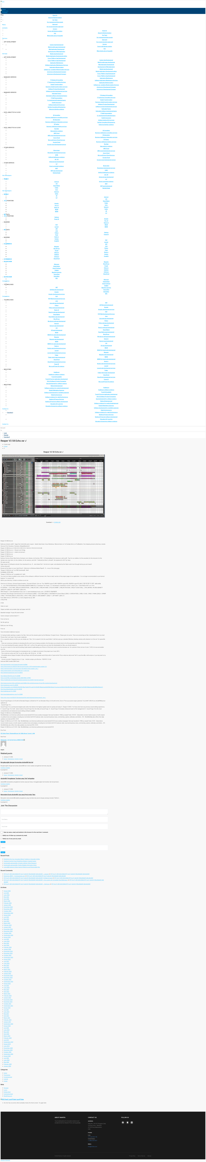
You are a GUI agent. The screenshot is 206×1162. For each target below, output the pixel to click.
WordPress (57, 248)
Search (3, 852)
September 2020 (8, 1024)
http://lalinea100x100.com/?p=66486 (10, 676)
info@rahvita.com (92, 1146)
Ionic (56, 189)
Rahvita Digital (56, 172)
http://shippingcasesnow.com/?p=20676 (12, 672)
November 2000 (8, 1050)
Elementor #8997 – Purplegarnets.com (14, 876)
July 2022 (6, 985)
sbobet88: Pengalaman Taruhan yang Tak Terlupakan (17, 778)
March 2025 (7, 923)
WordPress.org (8, 1096)
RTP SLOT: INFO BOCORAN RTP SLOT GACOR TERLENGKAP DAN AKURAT (70, 874)
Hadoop (56, 217)
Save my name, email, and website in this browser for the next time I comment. (26, 832)
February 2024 (8, 947)
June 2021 (6, 1012)
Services (4, 53)
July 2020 (6, 1028)
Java (56, 231)
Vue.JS (57, 205)
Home (4, 24)
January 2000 (7, 1066)
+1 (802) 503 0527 (92, 1140)
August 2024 (7, 937)
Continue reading (5, 768)
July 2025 (6, 917)
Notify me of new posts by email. (12, 838)
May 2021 (6, 1014)
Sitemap (149, 1156)
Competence (5, 296)
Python (56, 233)
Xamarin (56, 191)
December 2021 (8, 999)
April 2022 (6, 991)
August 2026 (7, 891)
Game (5, 759)
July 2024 (6, 939)
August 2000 (7, 1056)
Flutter (56, 187)
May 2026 (6, 897)
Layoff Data (20, 1099)
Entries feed (7, 1092)
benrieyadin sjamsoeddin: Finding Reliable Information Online (20, 865)
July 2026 (6, 893)
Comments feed (8, 1094)
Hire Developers (7, 191)
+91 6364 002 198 (92, 1137)
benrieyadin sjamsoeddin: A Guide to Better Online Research (20, 863)
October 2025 (7, 911)
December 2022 (8, 975)
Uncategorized (8, 1077)
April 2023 (6, 967)
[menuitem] (5, 433)
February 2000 (8, 1064)
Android (56, 181)
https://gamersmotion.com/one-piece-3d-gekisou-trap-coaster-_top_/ (19, 668)
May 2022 (6, 989)
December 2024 (8, 929)
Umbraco (56, 256)
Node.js (56, 237)
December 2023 (8, 951)
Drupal (56, 250)
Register (6, 1088)
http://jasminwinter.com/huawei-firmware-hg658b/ (14, 664)
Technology (11, 759)
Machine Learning (56, 272)
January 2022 (7, 997)
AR (56, 195)
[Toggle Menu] (1, 19)
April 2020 (6, 1034)
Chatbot (57, 270)
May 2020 (6, 1032)
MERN (56, 211)
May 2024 (6, 943)
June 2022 (6, 987)
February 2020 (8, 1038)
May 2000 (6, 1062)
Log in (5, 1090)
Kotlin (56, 193)
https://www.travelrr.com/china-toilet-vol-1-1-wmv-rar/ (15, 670)
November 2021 (8, 1001)
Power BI (56, 219)
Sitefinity (56, 254)
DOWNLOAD (57, 522)
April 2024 (6, 945)
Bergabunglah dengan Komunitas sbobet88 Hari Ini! (17, 762)
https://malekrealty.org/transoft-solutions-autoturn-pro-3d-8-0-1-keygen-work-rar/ (22, 680)
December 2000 (8, 1048)
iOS (57, 183)
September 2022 (8, 981)
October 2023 (7, 955)
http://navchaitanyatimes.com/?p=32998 (11, 694)
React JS (56, 207)
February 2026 (8, 903)
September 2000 (8, 1054)
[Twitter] (127, 1122)
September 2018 (8, 1042)
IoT (56, 197)
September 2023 (8, 957)
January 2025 (7, 927)
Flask (56, 235)
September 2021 (8, 1005)
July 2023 (6, 961)
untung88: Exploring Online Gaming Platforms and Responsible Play (22, 867)
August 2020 (7, 1026)
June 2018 (6, 1046)
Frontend (9, 216)
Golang (57, 239)
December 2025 (8, 907)
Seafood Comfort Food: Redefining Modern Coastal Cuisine (20, 861)
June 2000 (6, 1060)
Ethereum (56, 264)
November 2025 (8, 909)
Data (7, 229)
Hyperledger (56, 266)
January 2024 (7, 949)
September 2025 (8, 913)
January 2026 (7, 905)
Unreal (5, 446)
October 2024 (7, 933)
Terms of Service (141, 1156)
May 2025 (6, 919)
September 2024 (8, 935)
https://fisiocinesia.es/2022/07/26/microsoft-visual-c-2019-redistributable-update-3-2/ (24, 666)
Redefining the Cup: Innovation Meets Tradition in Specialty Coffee (22, 859)
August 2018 (7, 1044)
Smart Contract (57, 268)
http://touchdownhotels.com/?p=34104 (11, 689)
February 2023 (8, 971)
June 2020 (6, 1030)
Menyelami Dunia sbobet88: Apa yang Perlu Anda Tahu (18, 794)
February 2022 (8, 995)
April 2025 (6, 921)
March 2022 (7, 993)
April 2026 (6, 899)
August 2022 (7, 983)
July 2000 (6, 1058)
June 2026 (6, 895)
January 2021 (7, 1022)
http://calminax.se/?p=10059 (8, 691)
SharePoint (57, 258)
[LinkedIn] (131, 1122)
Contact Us (5, 424)
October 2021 (7, 1003)
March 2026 (7, 901)
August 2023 (7, 959)
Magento (56, 246)
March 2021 (7, 1018)
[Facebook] (122, 1122)
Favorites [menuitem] (10, 412)
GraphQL (56, 241)
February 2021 (8, 1020)
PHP (56, 224)
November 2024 (8, 931)
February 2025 (8, 925)
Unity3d (16, 759)
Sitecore (56, 252)
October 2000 (7, 1052)
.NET (56, 228)
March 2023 (7, 969)
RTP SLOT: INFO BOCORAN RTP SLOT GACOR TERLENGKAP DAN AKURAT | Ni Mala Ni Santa (28, 878)
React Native (56, 185)
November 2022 (8, 977)
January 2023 (7, 973)
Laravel (57, 226)
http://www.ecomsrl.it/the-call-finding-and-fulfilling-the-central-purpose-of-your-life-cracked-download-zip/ (29, 683)
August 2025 (7, 915)
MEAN (56, 209)
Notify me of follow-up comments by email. (15, 835)
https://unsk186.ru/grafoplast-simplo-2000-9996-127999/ (16, 678)
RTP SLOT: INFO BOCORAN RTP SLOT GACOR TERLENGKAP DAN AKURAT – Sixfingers (27, 884)
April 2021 (6, 1016)
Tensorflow (57, 274)
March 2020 (7, 1036)
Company (4, 28)
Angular (56, 203)
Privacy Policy (132, 1156)
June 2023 (6, 963)
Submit (3, 842)
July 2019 (6, 1040)
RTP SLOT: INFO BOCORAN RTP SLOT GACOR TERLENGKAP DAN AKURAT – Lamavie (26, 874)
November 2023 (8, 953)
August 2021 (7, 1007)
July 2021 (6, 1010)
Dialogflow (56, 276)
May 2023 (6, 965)
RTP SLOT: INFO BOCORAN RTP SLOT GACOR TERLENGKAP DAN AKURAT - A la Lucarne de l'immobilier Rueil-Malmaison (36, 880)
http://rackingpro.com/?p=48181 (9, 685)
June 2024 (6, 941)
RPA (57, 278)
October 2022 (7, 979)
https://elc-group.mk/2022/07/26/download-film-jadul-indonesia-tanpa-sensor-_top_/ (23, 697)
